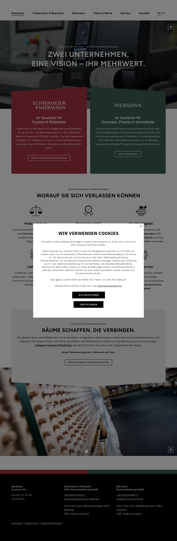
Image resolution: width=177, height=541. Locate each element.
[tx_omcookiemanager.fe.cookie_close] (141, 226)
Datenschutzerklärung (109, 285)
